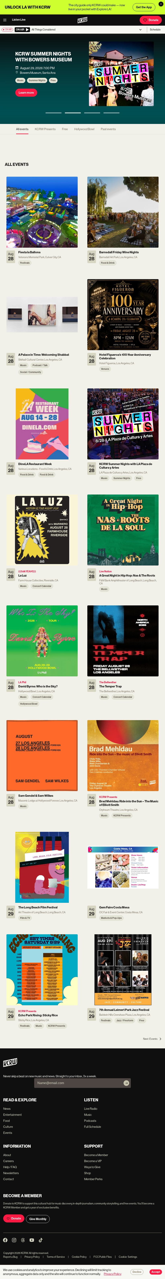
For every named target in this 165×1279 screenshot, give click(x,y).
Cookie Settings (128, 1256)
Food (6, 1120)
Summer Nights (37, 80)
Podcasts (90, 1120)
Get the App (144, 7)
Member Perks (93, 1179)
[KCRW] (10, 1066)
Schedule (155, 29)
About (7, 1155)
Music (20, 80)
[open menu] (6, 20)
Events (7, 1132)
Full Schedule (92, 1126)
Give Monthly (37, 1219)
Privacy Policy (30, 1256)
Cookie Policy (77, 1256)
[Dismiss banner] (161, 4)
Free (53, 80)
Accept (156, 1272)
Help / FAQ (10, 1167)
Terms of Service (54, 1256)
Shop (87, 1173)
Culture (8, 1126)
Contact (8, 1179)
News (6, 1108)
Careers (8, 1161)
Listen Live (19, 19)
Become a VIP (93, 1161)
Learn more (26, 92)
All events (22, 129)
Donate (153, 20)
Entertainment (12, 1114)
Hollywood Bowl (84, 129)
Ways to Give (92, 1167)
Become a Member (96, 1155)
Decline (137, 1272)
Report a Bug (10, 1256)
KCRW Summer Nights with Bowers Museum (43, 57)
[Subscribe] (126, 1083)
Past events (108, 129)
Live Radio (90, 1108)
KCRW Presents (45, 129)
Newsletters (11, 1173)
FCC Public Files (101, 1256)
